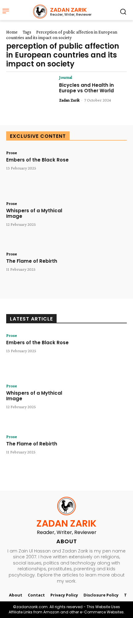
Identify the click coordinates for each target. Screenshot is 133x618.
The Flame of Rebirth (31, 261)
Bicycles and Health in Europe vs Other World (86, 88)
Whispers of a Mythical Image (34, 213)
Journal (65, 77)
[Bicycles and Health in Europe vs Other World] (30, 95)
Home (12, 32)
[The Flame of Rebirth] (103, 272)
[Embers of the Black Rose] (103, 170)
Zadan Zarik (69, 100)
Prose (11, 152)
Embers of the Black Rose (37, 160)
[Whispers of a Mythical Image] (103, 221)
